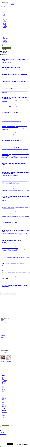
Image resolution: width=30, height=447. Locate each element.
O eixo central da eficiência (7, 119)
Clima (2, 377)
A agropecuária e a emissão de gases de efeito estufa (11, 134)
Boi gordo (4, 23)
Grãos (2, 393)
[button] (8, 292)
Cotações (3, 385)
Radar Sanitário (3, 383)
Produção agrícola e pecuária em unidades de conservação (13, 263)
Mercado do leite (4, 403)
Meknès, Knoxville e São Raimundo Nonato (10, 112)
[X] (4, 294)
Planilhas (3, 417)
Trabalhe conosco (3, 434)
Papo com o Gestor (5, 278)
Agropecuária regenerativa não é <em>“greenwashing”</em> (13, 205)
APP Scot (3, 45)
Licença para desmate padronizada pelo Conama (11, 67)
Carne (3, 34)
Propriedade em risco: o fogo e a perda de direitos (11, 240)
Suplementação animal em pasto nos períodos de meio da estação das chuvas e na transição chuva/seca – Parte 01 (14, 127)
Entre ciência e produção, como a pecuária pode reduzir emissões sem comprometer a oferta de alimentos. (14, 135)
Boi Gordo (3, 397)
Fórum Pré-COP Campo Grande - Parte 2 (10, 248)
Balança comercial (4, 405)
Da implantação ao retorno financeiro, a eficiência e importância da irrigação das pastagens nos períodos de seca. (15, 107)
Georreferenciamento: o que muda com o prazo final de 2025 (13, 255)
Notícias (3, 375)
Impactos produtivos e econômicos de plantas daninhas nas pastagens (6, 319)
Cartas (2, 382)
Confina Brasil (4, 412)
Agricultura (4, 408)
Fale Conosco (12, 4)
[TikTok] (13, 294)
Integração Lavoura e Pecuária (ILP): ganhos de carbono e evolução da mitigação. (11, 121)
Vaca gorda (4, 25)
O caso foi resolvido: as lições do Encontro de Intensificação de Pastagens (15, 181)
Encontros (4, 410)
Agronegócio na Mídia (4, 380)
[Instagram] (8, 294)
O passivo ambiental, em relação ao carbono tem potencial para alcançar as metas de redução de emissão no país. (15, 149)
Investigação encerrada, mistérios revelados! (10, 188)
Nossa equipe (2, 432)
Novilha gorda (5, 26)
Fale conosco (2, 435)
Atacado (3, 391)
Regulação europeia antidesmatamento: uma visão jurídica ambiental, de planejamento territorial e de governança (15, 214)
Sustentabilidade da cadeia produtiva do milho (10, 222)
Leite (2, 39)
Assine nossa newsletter (6, 352)
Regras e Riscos (3, 265)
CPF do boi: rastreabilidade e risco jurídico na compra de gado (13, 140)
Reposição (4, 33)
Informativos (3, 415)
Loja (2, 48)
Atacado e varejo (4, 404)
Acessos (3, 416)
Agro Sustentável (4, 381)
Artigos (2, 378)
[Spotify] (15, 294)
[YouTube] (6, 294)
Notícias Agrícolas (3, 335)
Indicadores (4, 24)
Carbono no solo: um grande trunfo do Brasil (10, 147)
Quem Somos (12, 3)
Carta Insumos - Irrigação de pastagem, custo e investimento (13, 106)
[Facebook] (1, 294)
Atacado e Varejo (4, 398)
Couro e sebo (4, 27)
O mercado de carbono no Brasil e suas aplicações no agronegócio (14, 81)
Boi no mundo (3, 390)
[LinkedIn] (11, 294)
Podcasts (3, 379)
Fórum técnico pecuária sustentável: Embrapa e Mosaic (12, 270)
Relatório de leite (4, 406)
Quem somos (2, 430)
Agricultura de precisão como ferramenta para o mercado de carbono (15, 74)
